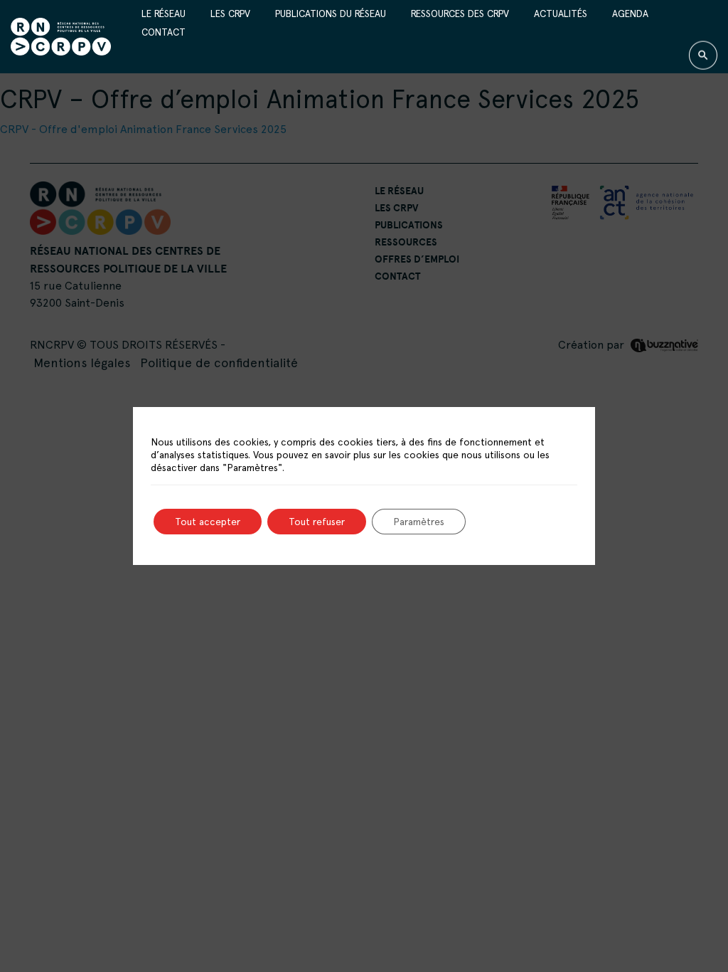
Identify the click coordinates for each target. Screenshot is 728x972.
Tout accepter (207, 521)
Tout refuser (317, 521)
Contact (163, 32)
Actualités (560, 13)
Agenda (630, 13)
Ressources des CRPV (460, 13)
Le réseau (163, 13)
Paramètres (418, 521)
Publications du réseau (330, 13)
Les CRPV (230, 13)
